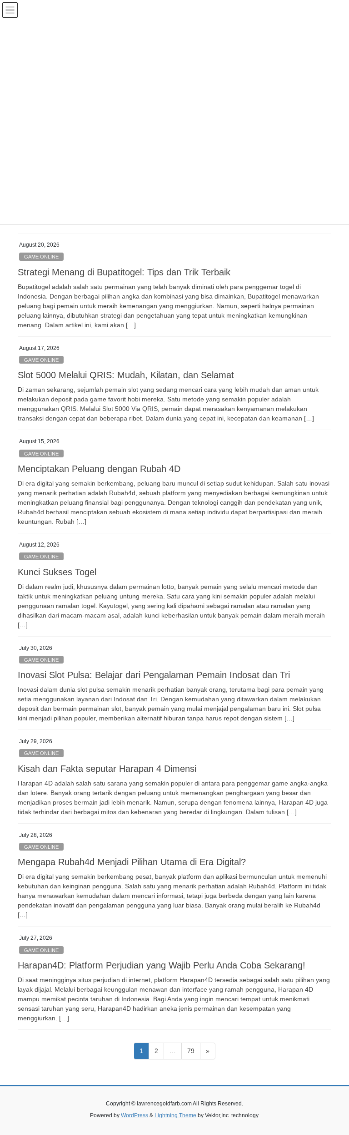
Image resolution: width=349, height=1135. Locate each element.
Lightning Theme (175, 1115)
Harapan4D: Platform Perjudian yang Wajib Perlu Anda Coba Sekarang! (161, 965)
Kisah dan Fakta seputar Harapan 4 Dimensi (107, 769)
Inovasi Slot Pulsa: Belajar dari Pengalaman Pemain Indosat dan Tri (154, 675)
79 (193, 1050)
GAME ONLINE (41, 256)
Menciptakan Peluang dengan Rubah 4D (99, 469)
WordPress (134, 1115)
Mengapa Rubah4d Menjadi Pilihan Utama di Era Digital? (132, 862)
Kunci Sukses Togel (57, 572)
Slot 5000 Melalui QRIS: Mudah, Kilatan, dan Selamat (126, 375)
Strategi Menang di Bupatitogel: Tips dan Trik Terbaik (124, 272)
